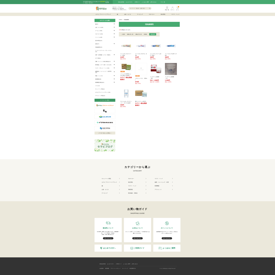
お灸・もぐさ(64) (99, 27)
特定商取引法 (133, 268)
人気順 (123, 34)
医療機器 (157, 185)
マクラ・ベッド (175, 14)
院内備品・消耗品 (132, 193)
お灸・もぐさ (127, 14)
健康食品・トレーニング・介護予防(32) (103, 72)
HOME (120, 19)
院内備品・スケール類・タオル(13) (103, 64)
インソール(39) (98, 37)
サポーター (152, 14)
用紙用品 (130, 189)
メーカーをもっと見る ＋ (104, 133)
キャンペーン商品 (106, 178)
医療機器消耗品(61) (99, 82)
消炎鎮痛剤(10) (98, 47)
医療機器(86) (98, 79)
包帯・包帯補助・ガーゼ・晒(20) (102, 54)
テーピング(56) (98, 30)
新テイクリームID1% (140, 101)
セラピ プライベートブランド (103, 14)
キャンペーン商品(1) (100, 89)
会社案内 (102, 268)
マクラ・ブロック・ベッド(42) (102, 68)
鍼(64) (96, 24)
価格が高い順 (138, 34)
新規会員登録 (121, 2)
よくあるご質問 (145, 2)
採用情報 (107, 268)
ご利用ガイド (137, 2)
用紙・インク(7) (99, 75)
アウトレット (158, 189)
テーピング (140, 14)
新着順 (145, 34)
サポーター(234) (99, 34)
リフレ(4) (97, 85)
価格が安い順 (130, 34)
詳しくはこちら (108, 238)
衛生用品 (163, 14)
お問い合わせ (153, 2)
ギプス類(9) (98, 58)
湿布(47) (97, 43)
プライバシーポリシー (116, 268)
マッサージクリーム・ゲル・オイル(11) (103, 51)
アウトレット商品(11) (100, 95)
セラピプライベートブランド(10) (102, 92)
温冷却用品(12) (98, 40)
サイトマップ (125, 268)
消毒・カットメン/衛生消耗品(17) (103, 61)
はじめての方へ (129, 2)
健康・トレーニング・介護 (162, 182)
